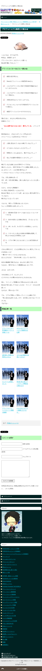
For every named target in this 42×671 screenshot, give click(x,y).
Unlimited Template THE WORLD (11, 586)
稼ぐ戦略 (4, 639)
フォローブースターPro (8, 610)
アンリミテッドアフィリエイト (10, 597)
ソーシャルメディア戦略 (9, 605)
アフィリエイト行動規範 (9, 594)
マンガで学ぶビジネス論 (9, 615)
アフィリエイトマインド (9, 589)
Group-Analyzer (6, 581)
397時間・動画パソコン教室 (10, 576)
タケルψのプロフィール (8, 559)
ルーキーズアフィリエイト (9, 564)
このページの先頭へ (21, 669)
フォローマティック (7, 613)
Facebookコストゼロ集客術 (10, 578)
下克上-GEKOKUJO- (8, 623)
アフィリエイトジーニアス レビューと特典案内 (15, 554)
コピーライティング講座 (9, 599)
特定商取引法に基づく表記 (9, 570)
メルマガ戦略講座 (7, 618)
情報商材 (4, 629)
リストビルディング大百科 (9, 621)
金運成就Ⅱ (5, 644)
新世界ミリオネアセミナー (9, 634)
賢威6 (4, 642)
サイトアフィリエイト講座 (9, 602)
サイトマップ (6, 556)
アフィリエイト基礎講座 (9, 592)
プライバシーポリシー (8, 562)
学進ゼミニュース (17, 33)
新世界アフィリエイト (8, 631)
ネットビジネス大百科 (8, 607)
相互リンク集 (6, 572)
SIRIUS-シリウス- (7, 584)
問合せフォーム (6, 567)
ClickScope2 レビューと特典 (10, 548)
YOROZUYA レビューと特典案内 (11, 551)
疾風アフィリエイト (7, 637)
